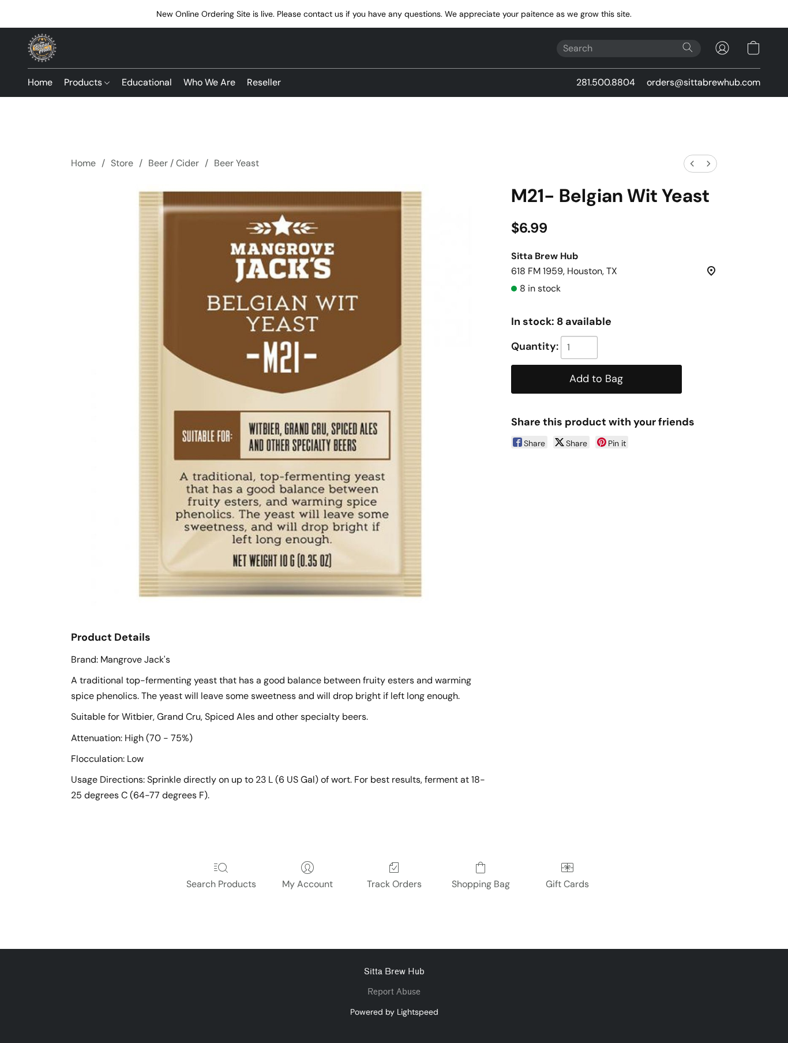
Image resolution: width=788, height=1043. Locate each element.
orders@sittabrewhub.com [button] (703, 82)
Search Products (221, 884)
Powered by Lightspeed (394, 1012)
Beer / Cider (173, 163)
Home (40, 82)
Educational (147, 82)
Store (122, 163)
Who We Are (209, 82)
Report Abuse (394, 992)
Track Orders (394, 884)
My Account (307, 884)
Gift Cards (567, 884)
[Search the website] (687, 47)
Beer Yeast (236, 163)
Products (84, 82)
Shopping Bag (481, 884)
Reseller (264, 82)
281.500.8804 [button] (605, 82)
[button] (42, 47)
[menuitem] (692, 163)
